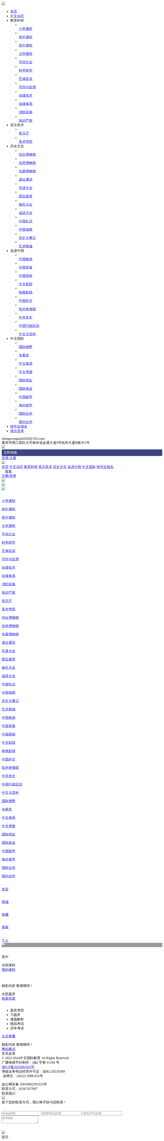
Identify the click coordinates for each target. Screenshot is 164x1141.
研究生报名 (18, 426)
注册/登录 (9, 476)
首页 (13, 11)
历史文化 (60, 467)
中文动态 (17, 16)
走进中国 (74, 467)
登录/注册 (9, 458)
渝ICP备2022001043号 (18, 1067)
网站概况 (8, 1049)
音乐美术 (45, 467)
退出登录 (17, 431)
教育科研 (31, 467)
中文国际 (89, 467)
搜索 (8, 471)
